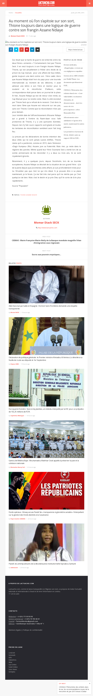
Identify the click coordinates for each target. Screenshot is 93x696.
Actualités (18, 13)
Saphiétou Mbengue (17, 415)
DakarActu (12, 660)
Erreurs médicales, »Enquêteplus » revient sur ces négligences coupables (73, 68)
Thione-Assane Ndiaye (28, 195)
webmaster (14, 567)
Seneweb (12, 655)
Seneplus (12, 672)
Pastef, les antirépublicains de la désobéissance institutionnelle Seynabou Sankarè (42, 564)
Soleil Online (13, 667)
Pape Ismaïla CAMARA (18, 519)
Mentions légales (15, 630)
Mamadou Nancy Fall (18, 467)
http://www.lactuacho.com (47, 228)
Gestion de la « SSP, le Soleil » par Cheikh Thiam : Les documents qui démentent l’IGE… (74, 81)
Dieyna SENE (15, 364)
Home (11, 13)
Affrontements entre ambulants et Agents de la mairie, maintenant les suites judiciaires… (74, 122)
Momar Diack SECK (17, 36)
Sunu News (13, 669)
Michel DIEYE (15, 312)
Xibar (10, 662)
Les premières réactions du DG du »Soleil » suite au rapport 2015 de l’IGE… (73, 135)
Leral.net (12, 653)
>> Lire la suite (14, 594)
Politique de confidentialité (32, 630)
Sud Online (12, 665)
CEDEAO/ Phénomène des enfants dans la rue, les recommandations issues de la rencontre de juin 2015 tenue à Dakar (74, 689)
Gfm (10, 657)
